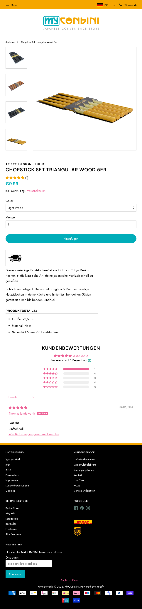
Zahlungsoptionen (84, 470)
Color (9, 201)
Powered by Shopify (92, 586)
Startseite (10, 42)
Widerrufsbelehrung (85, 464)
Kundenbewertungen (17, 485)
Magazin (10, 513)
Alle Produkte (13, 534)
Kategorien (12, 518)
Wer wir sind (13, 459)
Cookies (10, 491)
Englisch (65, 580)
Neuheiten (11, 529)
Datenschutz (12, 475)
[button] (105, 5)
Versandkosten (36, 191)
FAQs (77, 485)
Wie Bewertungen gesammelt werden (34, 434)
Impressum (12, 480)
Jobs (8, 464)
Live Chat (79, 480)
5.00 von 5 (80, 356)
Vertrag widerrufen (84, 491)
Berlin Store (12, 508)
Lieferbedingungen (84, 459)
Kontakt (78, 475)
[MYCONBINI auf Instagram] (88, 509)
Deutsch (76, 580)
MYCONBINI (72, 586)
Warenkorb (130, 5)
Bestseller (11, 524)
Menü (13, 5)
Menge (10, 217)
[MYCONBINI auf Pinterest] (82, 509)
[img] (18, 407)
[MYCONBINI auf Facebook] (76, 509)
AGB (8, 470)
